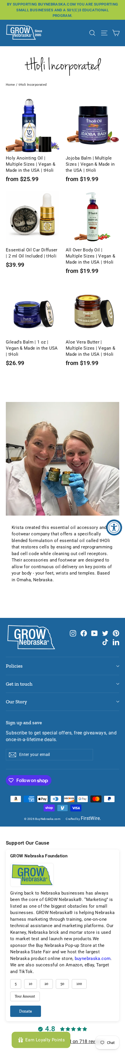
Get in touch (19, 684)
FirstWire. (91, 818)
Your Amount (25, 996)
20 (46, 984)
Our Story (16, 701)
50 (62, 984)
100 (79, 984)
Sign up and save (24, 722)
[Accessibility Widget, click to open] (114, 528)
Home (10, 85)
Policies (14, 666)
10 (30, 984)
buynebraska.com (93, 958)
